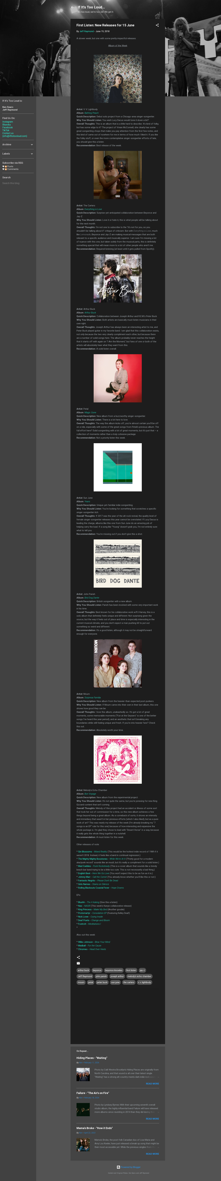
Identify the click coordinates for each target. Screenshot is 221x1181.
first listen (131, 970)
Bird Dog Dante (91, 597)
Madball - (89, 945)
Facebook (7, 127)
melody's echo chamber (139, 976)
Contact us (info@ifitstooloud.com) (14, 134)
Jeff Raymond (85, 976)
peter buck (102, 982)
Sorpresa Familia (92, 697)
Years (87, 501)
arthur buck (83, 970)
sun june (115, 982)
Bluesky (6, 124)
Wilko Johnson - (94, 942)
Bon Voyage (90, 793)
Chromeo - (92, 949)
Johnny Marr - (92, 877)
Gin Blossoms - (92, 851)
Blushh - (88, 902)
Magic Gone (90, 412)
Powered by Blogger (130, 1167)
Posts (10, 166)
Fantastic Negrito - (98, 880)
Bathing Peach (91, 113)
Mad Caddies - (94, 866)
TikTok (5, 130)
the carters (128, 982)
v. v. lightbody (144, 982)
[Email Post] (78, 964)
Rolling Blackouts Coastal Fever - (101, 887)
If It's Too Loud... (91, 7)
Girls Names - (93, 884)
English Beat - (93, 873)
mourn (81, 982)
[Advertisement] (177, 64)
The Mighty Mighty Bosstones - (102, 859)
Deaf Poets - (94, 920)
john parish (101, 976)
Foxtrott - (89, 924)
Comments (12, 169)
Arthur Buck (90, 312)
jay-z (142, 970)
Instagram (7, 121)
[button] (157, 25)
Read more (152, 1083)
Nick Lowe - (90, 916)
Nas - (84, 905)
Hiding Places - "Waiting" (92, 1057)
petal (90, 982)
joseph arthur (117, 976)
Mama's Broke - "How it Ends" (95, 1128)
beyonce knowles (113, 970)
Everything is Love (93, 209)
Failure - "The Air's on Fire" (93, 1093)
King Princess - (92, 909)
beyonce (97, 970)
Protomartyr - (92, 913)
